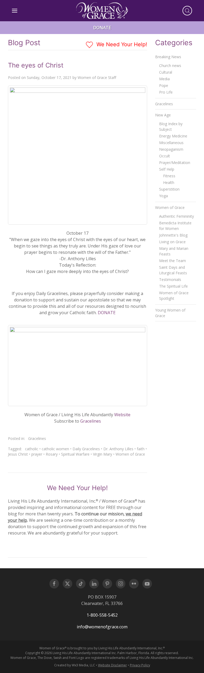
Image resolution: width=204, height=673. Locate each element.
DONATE (107, 313)
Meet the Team (172, 260)
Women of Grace (130, 454)
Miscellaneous (171, 142)
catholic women (55, 448)
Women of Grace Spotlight (174, 295)
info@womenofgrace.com (102, 627)
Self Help (166, 169)
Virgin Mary (102, 454)
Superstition (169, 189)
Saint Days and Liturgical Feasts (173, 270)
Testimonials (170, 279)
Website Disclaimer (112, 665)
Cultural (165, 72)
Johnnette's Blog (173, 235)
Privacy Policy (140, 665)
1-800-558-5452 (102, 615)
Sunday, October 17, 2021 (49, 77)
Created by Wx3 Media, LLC (74, 665)
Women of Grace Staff (97, 77)
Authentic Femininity (176, 216)
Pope (163, 85)
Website (122, 415)
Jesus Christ (18, 454)
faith (140, 448)
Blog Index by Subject (170, 126)
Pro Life (166, 92)
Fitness (169, 175)
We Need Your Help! (121, 44)
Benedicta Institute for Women (175, 225)
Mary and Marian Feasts (173, 251)
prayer (36, 454)
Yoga (163, 195)
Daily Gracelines (86, 448)
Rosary (52, 454)
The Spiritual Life (173, 286)
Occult (164, 155)
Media (164, 78)
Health (168, 182)
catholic (31, 448)
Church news (170, 65)
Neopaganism (171, 149)
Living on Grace (172, 241)
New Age (163, 114)
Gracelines (90, 421)
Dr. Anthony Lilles (118, 448)
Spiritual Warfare (75, 454)
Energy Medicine (173, 135)
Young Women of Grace (170, 313)
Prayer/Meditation (174, 162)
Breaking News (168, 56)
